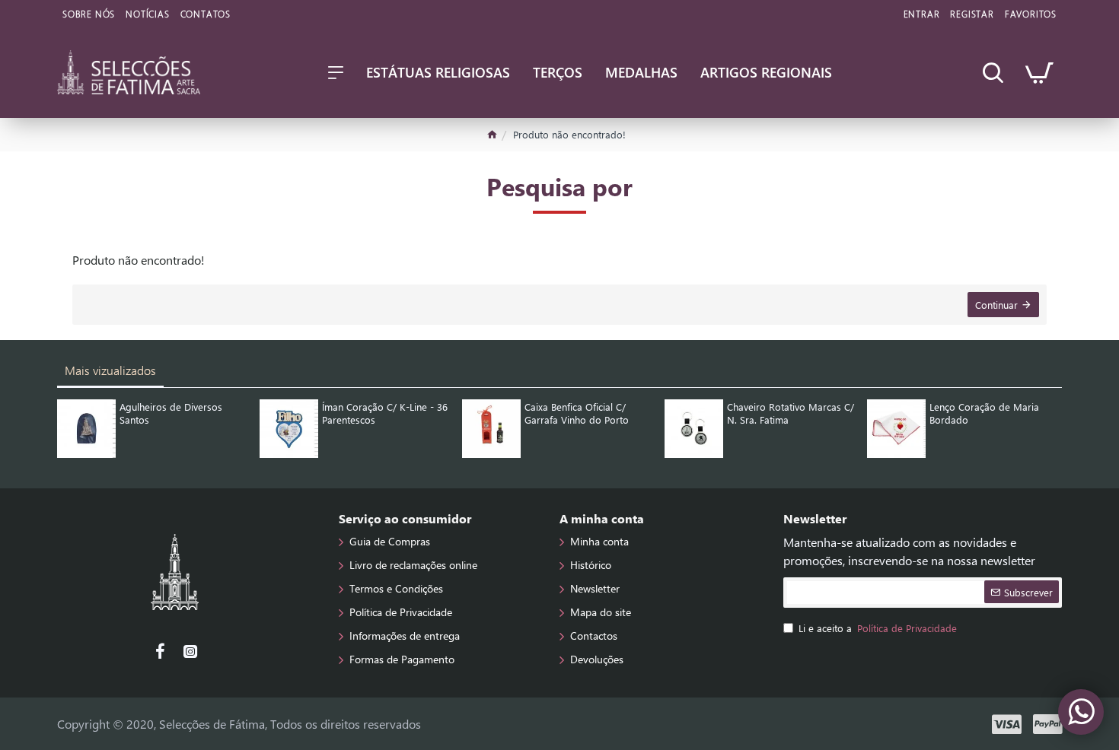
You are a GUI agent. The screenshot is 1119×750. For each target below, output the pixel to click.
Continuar (996, 304)
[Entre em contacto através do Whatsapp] (1081, 712)
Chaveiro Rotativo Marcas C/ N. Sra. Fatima (790, 413)
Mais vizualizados (110, 370)
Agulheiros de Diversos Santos (171, 413)
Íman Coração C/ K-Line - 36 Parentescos (385, 413)
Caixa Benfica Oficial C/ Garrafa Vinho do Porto (576, 413)
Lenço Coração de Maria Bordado (984, 413)
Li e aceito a (878, 627)
